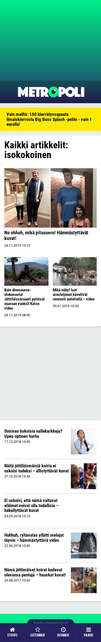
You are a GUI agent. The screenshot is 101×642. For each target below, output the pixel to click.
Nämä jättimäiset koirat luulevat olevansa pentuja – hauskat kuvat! (35, 572)
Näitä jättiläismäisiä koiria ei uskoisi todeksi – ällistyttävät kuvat (36, 468)
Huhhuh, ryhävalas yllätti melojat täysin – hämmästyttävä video (34, 537)
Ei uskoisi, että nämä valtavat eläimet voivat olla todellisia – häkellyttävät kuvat (31, 505)
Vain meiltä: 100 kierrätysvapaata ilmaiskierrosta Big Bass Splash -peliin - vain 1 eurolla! (49, 119)
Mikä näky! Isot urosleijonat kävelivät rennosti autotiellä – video (74, 295)
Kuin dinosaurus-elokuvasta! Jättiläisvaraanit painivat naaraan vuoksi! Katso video (24, 299)
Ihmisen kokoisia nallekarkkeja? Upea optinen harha (33, 433)
